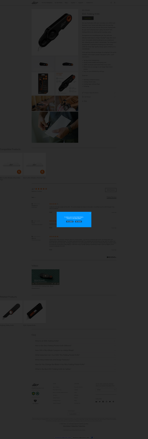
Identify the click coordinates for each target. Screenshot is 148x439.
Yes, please (70, 221)
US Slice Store (77, 218)
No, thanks (78, 221)
